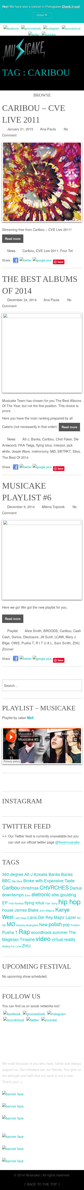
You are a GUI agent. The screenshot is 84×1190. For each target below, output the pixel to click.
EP (5, 903)
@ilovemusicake (67, 842)
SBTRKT (64, 451)
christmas (30, 888)
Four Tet (66, 250)
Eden (28, 895)
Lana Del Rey (40, 917)
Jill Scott (46, 636)
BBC (6, 880)
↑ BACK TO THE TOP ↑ (42, 1184)
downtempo (13, 895)
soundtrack (41, 932)
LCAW (59, 636)
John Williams (46, 910)
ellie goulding (64, 895)
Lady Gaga (20, 918)
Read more (13, 238)
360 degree (12, 874)
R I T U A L (44, 642)
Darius (16, 636)
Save (60, 262)
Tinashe (27, 939)
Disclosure (30, 636)
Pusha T (27, 642)
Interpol (59, 445)
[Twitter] (33, 34)
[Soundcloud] (71, 28)
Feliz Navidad (16, 903)
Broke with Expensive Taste (49, 880)
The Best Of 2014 (15, 457)
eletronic (41, 894)
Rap (24, 931)
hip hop (69, 901)
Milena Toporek (53, 506)
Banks (35, 438)
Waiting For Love (11, 946)
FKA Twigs (26, 445)
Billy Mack (17, 881)
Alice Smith (33, 630)
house (8, 910)
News (11, 250)
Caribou (28, 250)
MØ (53, 451)
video (43, 938)
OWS (15, 642)
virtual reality (63, 939)
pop (66, 924)
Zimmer (8, 648)
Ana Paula (48, 128)
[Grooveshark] (31, 28)
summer (60, 932)
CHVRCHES (54, 887)
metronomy (40, 451)
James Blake (26, 910)
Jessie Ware (21, 451)
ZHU (76, 642)
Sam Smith (62, 642)
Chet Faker (64, 438)
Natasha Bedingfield (27, 925)
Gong (54, 903)
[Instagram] (51, 28)
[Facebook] (11, 28)
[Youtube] (49, 34)
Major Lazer (65, 917)
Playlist (12, 630)
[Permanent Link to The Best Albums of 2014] (42, 352)
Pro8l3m (75, 925)
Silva (76, 451)
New (43, 924)
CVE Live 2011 (47, 250)
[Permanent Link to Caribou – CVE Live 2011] (42, 182)
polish (55, 924)
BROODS (50, 630)
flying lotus (44, 445)
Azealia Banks (47, 874)
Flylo (47, 903)
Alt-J (25, 438)
